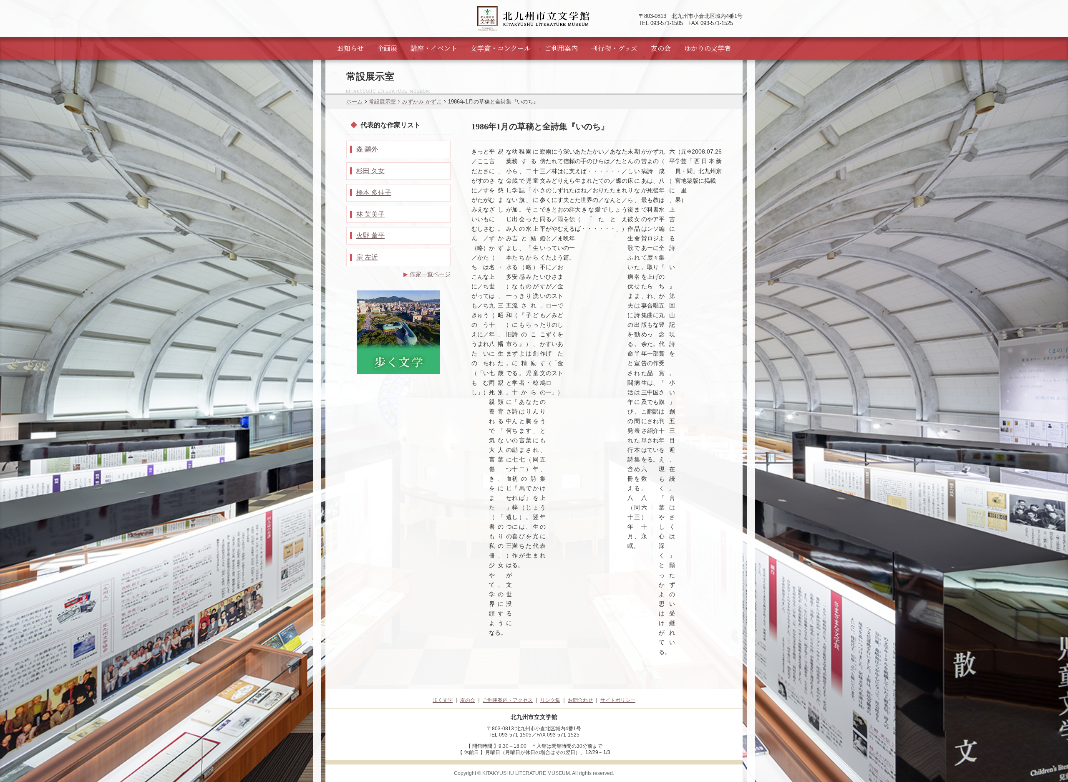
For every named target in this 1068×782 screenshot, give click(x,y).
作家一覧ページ (427, 274)
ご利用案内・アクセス (508, 700)
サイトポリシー (617, 700)
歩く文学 (443, 700)
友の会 (661, 48)
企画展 (387, 48)
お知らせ (350, 48)
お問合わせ (580, 700)
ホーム (354, 101)
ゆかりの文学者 (707, 48)
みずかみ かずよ (422, 101)
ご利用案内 (561, 48)
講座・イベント (434, 48)
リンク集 (550, 700)
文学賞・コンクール (501, 48)
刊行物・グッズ (614, 48)
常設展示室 (382, 101)
